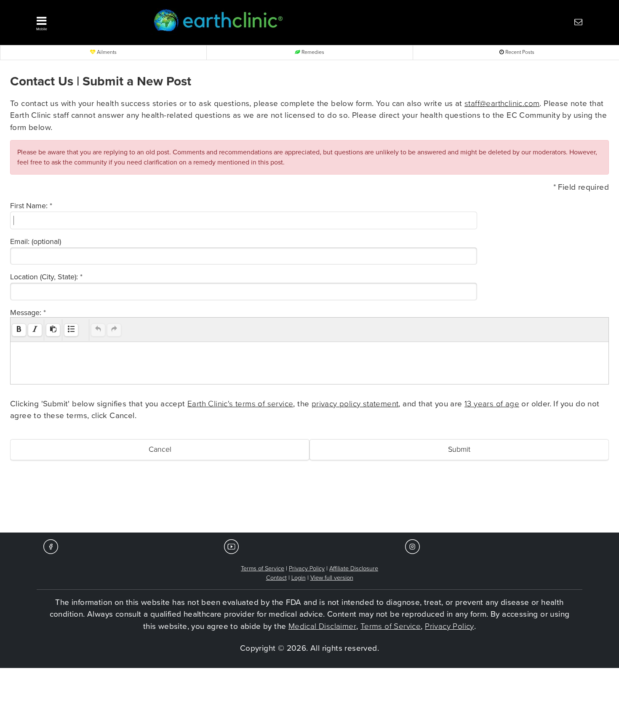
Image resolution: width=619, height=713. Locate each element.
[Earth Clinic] (286, 21)
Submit (459, 449)
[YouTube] (231, 546)
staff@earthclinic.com (501, 103)
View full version (331, 577)
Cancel (160, 449)
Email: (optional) (35, 241)
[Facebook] (50, 546)
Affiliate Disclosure (353, 568)
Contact (276, 577)
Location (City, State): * (46, 276)
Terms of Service (262, 568)
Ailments (106, 52)
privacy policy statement (355, 403)
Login (298, 577)
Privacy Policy (307, 568)
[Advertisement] (309, 507)
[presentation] (19, 330)
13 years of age (491, 403)
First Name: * (31, 205)
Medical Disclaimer (322, 626)
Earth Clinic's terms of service (240, 403)
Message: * (28, 312)
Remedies (312, 52)
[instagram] (412, 546)
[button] (82, 21)
